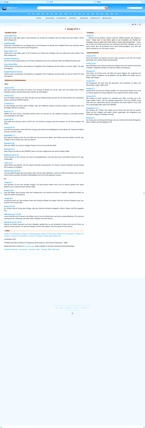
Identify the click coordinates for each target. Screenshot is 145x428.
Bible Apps (48, 236)
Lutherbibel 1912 (10, 36)
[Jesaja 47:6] (142, 197)
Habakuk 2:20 (9, 143)
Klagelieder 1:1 (9, 135)
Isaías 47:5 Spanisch (48, 234)
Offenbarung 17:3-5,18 (12, 214)
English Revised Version (13, 72)
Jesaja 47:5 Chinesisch (19, 236)
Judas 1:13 (8, 163)
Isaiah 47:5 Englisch (36, 236)
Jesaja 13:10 (90, 56)
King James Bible (10, 64)
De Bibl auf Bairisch (11, 58)
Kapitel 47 (14, 24)
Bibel (5, 24)
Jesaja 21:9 (90, 71)
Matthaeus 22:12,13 (11, 155)
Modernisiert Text (10, 51)
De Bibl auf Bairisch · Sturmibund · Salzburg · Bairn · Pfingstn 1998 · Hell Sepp (31, 249)
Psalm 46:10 (8, 119)
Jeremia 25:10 (9, 127)
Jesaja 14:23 (8, 95)
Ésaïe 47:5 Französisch (66, 234)
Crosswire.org (29, 246)
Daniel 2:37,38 (9, 206)
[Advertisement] (72, 266)
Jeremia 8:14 (91, 96)
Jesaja (9, 24)
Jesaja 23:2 (90, 81)
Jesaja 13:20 (8, 88)
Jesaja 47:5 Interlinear (12, 234)
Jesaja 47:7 (8, 182)
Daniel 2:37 (90, 118)
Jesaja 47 (89, 36)
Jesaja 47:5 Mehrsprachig (30, 234)
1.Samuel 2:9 (9, 103)
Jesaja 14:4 (8, 198)
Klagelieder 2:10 (92, 108)
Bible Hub (57, 236)
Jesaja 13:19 (8, 190)
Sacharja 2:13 (9, 149)
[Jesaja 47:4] (2, 197)
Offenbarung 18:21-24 (12, 171)
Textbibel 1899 (9, 43)
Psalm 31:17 (8, 111)
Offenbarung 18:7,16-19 (13, 222)
